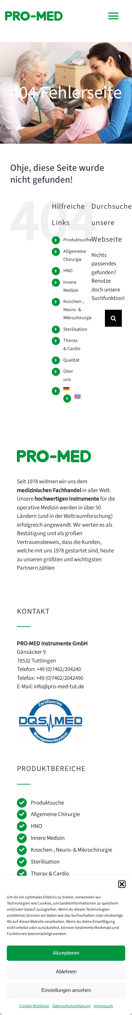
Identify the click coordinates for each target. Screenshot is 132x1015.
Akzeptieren (66, 953)
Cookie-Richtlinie (34, 1006)
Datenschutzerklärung (71, 1006)
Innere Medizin (48, 838)
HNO (67, 270)
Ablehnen (66, 971)
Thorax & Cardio (50, 874)
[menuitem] (72, 389)
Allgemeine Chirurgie (55, 814)
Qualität (71, 360)
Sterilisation (75, 329)
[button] (121, 884)
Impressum (103, 1006)
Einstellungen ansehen (66, 990)
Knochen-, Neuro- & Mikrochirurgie (77, 309)
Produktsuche (77, 240)
